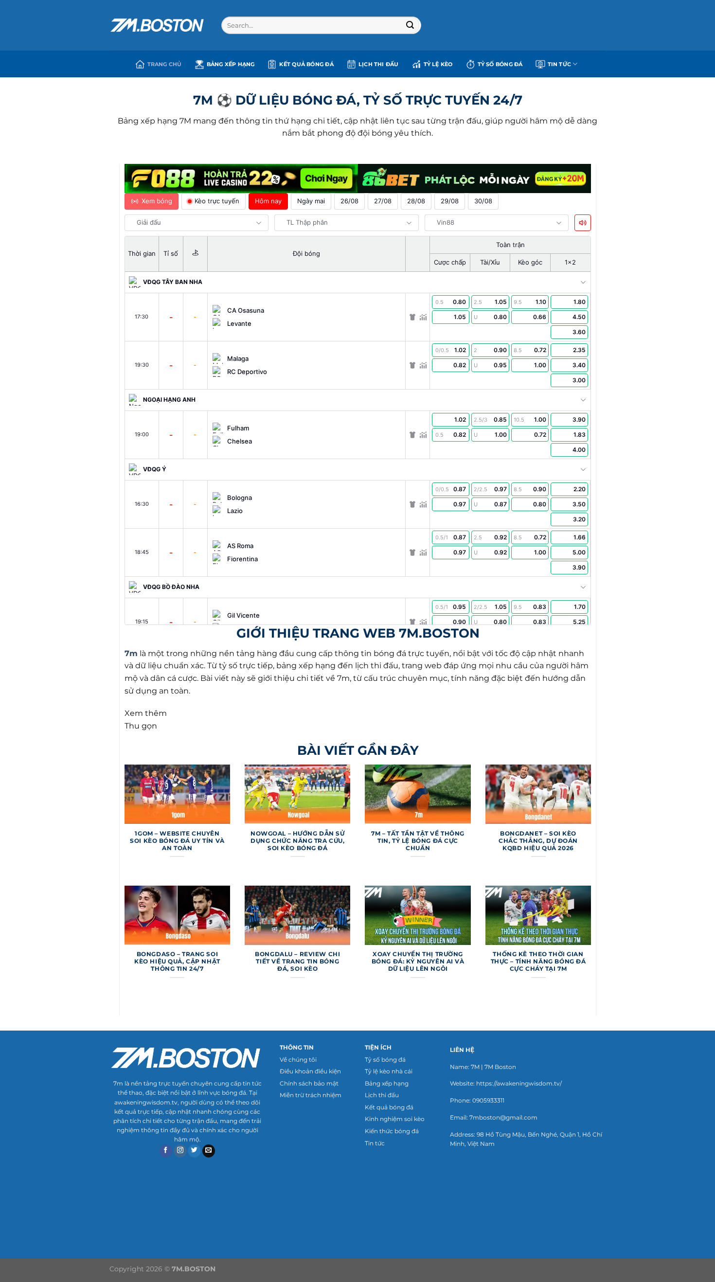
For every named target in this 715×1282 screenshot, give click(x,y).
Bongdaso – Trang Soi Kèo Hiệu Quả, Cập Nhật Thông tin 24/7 (177, 961)
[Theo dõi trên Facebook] (166, 1151)
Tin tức (375, 1143)
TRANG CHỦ (164, 64)
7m (131, 653)
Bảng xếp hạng (231, 64)
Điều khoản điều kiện (310, 1071)
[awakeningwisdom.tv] (158, 25)
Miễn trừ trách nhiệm (310, 1095)
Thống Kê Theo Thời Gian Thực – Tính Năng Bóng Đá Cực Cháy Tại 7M (538, 961)
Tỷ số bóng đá (385, 1059)
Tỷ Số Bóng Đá (500, 64)
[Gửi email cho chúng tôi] (208, 1151)
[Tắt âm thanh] (582, 222)
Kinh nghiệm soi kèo (395, 1118)
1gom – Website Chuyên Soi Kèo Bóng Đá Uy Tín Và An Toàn (177, 841)
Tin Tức (560, 64)
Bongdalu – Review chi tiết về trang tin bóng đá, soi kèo (297, 961)
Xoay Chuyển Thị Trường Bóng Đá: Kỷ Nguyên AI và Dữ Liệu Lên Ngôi (418, 961)
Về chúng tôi (298, 1059)
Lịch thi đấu (378, 64)
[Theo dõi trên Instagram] (180, 1151)
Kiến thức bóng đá (392, 1131)
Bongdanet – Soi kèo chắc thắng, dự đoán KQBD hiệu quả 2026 (538, 841)
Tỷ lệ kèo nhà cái (388, 1071)
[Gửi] (410, 25)
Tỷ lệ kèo (438, 64)
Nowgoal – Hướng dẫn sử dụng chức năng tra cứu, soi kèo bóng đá (297, 841)
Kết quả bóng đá (306, 64)
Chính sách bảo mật (309, 1083)
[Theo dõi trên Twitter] (194, 1151)
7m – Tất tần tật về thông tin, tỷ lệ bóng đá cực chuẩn (417, 841)
